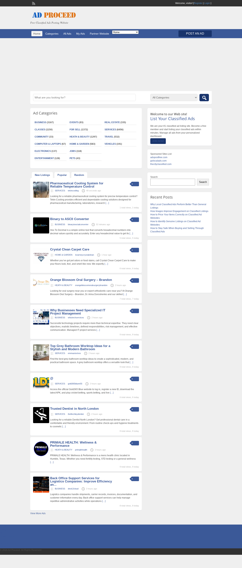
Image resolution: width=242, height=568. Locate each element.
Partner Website (99, 33)
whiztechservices (76, 317)
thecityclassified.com (160, 164)
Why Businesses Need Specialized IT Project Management (77, 311)
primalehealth (81, 450)
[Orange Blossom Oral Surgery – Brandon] (41, 285)
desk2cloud (73, 489)
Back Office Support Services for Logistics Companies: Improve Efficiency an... (81, 481)
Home (36, 33)
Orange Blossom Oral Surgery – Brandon (81, 280)
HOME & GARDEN (79, 144)
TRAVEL (109, 136)
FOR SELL (75, 129)
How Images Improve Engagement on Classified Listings (179, 211)
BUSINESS (40, 122)
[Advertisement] (121, 64)
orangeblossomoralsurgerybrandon (91, 285)
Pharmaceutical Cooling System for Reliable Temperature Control (76, 185)
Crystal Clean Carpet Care (69, 249)
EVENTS (74, 122)
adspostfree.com (158, 157)
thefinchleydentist (76, 414)
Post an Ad (195, 33)
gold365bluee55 (75, 384)
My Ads (80, 33)
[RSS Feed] (33, 3)
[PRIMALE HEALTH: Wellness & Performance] (41, 456)
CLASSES (40, 129)
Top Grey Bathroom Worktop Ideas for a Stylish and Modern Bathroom (80, 347)
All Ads (67, 33)
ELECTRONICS (43, 151)
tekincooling (73, 190)
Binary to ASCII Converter (69, 219)
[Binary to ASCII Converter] (41, 232)
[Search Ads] (204, 97)
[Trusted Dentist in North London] (41, 422)
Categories (51, 33)
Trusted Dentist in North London (74, 408)
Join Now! (158, 141)
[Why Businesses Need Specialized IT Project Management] (41, 324)
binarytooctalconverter (78, 224)
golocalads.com (158, 160)
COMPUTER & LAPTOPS (48, 144)
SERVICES (110, 129)
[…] (107, 203)
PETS (72, 158)
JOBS (73, 151)
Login (207, 3)
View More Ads (38, 513)
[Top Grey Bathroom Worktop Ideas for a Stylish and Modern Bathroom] (41, 359)
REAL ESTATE (112, 122)
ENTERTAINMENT (44, 158)
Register (198, 3)
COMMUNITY (42, 136)
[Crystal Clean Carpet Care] (41, 263)
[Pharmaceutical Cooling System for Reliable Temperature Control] (41, 197)
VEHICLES (110, 144)
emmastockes (74, 353)
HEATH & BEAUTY (80, 136)
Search (154, 177)
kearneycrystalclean (84, 255)
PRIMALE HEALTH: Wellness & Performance (73, 444)
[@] (41, 388)
